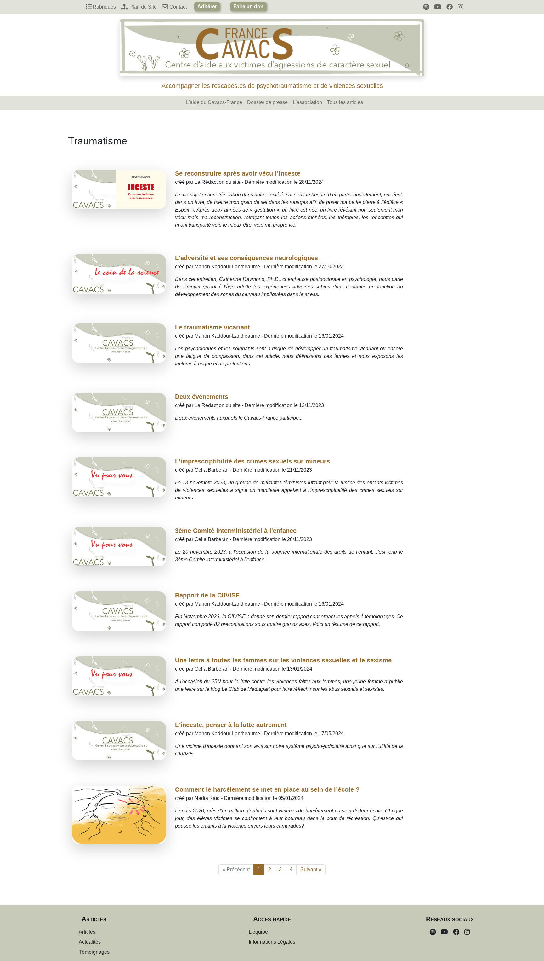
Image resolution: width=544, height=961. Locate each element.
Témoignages (94, 952)
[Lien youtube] (438, 7)
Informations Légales (272, 942)
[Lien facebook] (449, 7)
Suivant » (310, 869)
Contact (177, 6)
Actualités (90, 942)
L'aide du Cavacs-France (214, 102)
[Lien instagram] (460, 7)
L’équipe (258, 932)
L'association (307, 102)
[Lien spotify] (426, 7)
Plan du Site (142, 6)
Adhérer (207, 6)
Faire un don (248, 6)
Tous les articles (345, 102)
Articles (87, 932)
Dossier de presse (267, 102)
